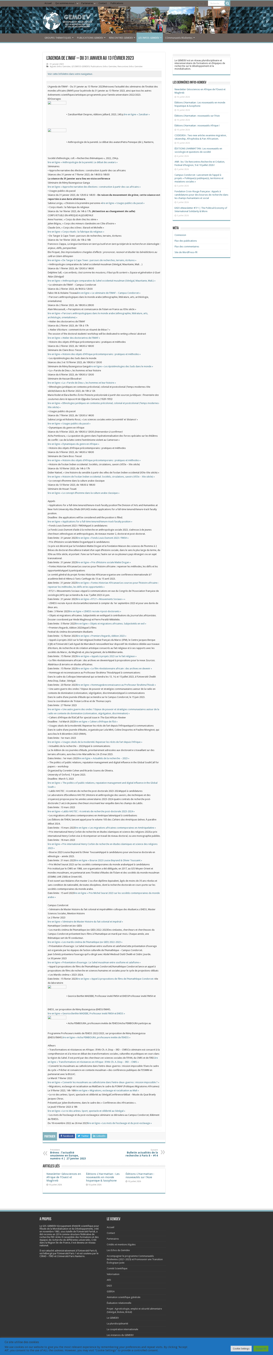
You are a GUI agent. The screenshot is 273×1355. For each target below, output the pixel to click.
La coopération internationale (122, 1329)
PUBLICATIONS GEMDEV (90, 37)
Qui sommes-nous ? (65, 3)
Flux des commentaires (187, 246)
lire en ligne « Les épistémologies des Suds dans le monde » (121, 366)
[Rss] (197, 3)
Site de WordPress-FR (186, 252)
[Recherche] (227, 3)
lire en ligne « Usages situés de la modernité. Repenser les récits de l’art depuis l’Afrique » (95, 742)
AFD (109, 1280)
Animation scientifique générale (123, 1297)
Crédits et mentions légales (121, 1244)
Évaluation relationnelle (119, 1303)
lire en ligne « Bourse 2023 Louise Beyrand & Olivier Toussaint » (108, 860)
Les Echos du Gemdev (118, 1250)
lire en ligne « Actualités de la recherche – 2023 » (103, 758)
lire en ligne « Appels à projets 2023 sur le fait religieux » (106, 656)
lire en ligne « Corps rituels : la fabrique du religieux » (76, 231)
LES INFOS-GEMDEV (148, 37)
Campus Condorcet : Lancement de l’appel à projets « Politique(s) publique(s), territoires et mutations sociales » (199, 178)
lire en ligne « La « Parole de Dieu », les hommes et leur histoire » (82, 382)
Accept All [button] (261, 1348)
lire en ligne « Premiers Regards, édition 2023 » (101, 635)
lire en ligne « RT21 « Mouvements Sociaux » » (101, 599)
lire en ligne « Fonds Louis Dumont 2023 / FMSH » (103, 537)
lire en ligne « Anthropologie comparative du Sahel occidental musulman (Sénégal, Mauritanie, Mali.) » (101, 280)
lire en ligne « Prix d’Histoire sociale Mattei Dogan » (104, 562)
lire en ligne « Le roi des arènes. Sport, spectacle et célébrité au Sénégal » (86, 1110)
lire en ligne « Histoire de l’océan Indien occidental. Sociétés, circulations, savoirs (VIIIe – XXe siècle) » (101, 476)
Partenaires (87, 3)
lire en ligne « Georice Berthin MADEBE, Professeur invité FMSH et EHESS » (86, 1013)
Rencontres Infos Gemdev (130, 66)
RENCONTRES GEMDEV (121, 37)
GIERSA (111, 1291)
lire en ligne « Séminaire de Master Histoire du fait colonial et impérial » (85, 921)
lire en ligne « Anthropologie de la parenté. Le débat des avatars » (83, 162)
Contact (103, 3)
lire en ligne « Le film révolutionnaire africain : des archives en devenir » (114, 668)
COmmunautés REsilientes (178, 37)
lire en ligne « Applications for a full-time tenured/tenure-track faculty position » (90, 521)
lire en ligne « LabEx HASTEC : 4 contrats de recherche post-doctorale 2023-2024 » (91, 811)
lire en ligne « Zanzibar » (137, 114)
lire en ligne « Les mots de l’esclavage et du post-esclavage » (120, 1123)
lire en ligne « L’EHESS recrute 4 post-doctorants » (95, 611)
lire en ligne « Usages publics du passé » (123, 203)
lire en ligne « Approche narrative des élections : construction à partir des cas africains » (94, 186)
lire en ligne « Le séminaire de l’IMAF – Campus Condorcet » (108, 293)
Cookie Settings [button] (241, 1348)
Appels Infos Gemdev (60, 66)
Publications (116, 3)
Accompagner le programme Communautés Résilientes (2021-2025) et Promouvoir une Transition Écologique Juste (135, 1259)
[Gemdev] (136, 21)
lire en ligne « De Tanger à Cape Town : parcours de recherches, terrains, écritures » (92, 260)
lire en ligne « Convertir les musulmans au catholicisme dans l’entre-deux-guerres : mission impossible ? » (103, 1082)
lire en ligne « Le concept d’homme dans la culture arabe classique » (83, 493)
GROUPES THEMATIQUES (58, 37)
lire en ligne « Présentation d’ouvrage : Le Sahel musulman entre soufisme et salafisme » (94, 962)
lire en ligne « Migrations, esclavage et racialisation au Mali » (107, 1090)
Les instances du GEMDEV (120, 1335)
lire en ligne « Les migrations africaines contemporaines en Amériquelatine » (115, 827)
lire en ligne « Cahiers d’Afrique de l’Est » (96, 721)
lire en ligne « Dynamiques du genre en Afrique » (73, 444)
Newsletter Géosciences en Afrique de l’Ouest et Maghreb (63, 1177)
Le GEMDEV (113, 1317)
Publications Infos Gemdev (103, 66)
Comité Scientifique (117, 1268)
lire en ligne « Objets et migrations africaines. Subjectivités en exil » (110, 623)
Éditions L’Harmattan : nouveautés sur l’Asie (140, 1175)
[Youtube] (205, 3)
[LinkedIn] (201, 3)
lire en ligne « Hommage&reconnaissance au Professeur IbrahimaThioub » (116, 684)
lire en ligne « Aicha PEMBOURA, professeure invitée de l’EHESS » (96, 1037)
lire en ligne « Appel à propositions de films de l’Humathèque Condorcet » (116, 978)
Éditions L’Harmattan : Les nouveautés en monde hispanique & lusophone (103, 1177)
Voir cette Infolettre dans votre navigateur (70, 74)
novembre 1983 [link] (51, 1231)
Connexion (180, 235)
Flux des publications (186, 240)
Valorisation (113, 1274)
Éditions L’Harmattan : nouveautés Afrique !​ (197, 125)
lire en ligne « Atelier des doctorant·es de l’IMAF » (74, 337)
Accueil (48, 3)
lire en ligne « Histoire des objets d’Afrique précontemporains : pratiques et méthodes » (94, 354)
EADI (109, 1285)
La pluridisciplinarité (117, 1323)
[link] (51, 1231)
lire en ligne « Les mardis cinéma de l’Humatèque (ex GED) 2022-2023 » (85, 942)
